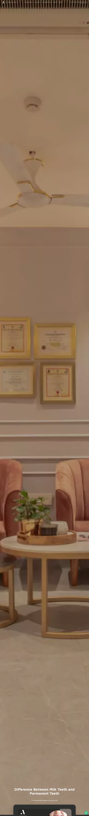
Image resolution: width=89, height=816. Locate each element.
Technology (37, 2)
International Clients (47, 2)
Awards (60, 2)
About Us (55, 2)
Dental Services (28, 2)
